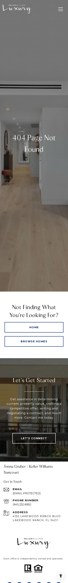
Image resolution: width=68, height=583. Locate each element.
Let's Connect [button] (34, 438)
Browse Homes (34, 341)
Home (34, 327)
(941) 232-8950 (22, 504)
